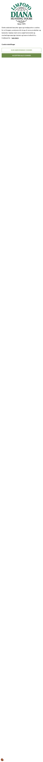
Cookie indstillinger (8, 44)
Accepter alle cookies (21, 55)
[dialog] (21, 381)
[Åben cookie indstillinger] (2, 759)
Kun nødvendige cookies (21, 50)
